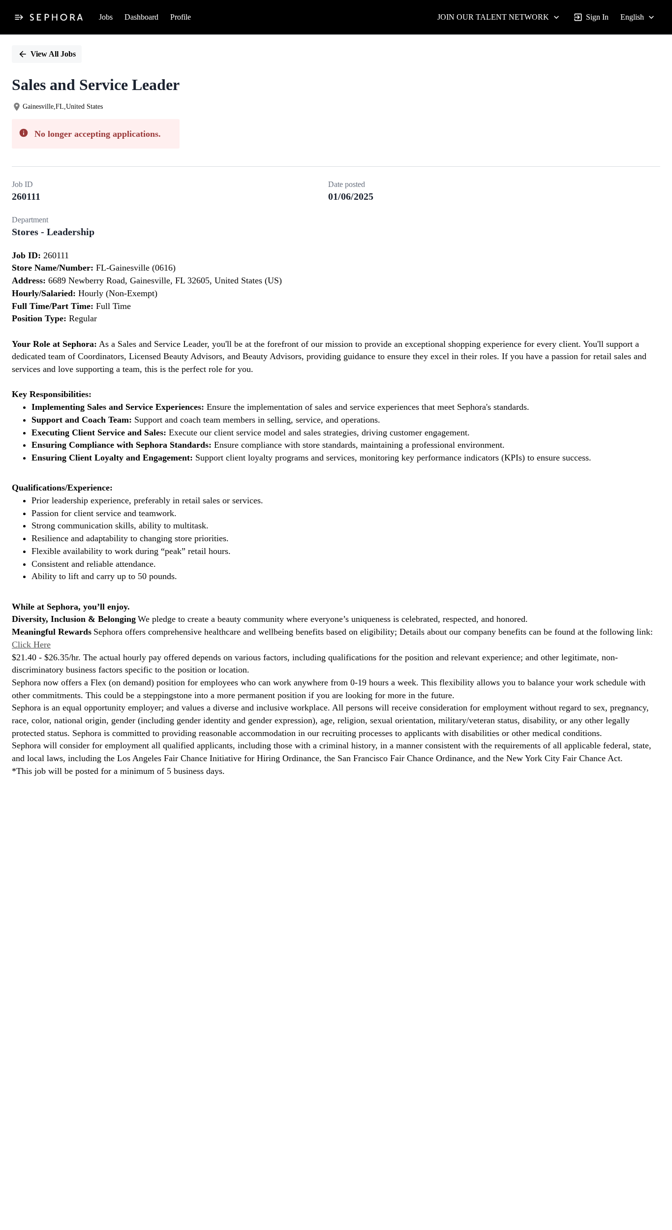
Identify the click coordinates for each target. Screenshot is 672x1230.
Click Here (31, 644)
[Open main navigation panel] (19, 17)
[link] (56, 17)
